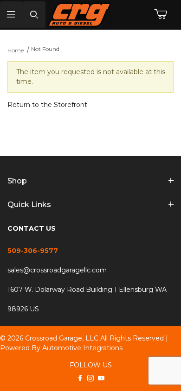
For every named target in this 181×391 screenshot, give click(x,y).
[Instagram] (90, 378)
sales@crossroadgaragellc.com (57, 270)
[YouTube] (101, 378)
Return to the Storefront (47, 105)
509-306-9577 (32, 250)
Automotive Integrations (82, 348)
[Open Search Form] (34, 15)
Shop (17, 181)
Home (15, 50)
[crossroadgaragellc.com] (90, 15)
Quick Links (29, 204)
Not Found (45, 48)
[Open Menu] (11, 15)
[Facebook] (80, 378)
